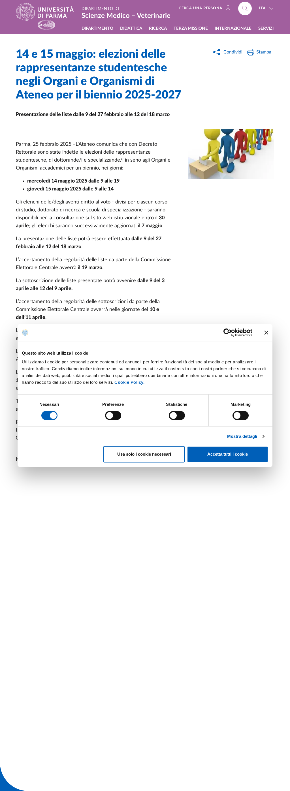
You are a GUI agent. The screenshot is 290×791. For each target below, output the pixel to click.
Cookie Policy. (129, 382)
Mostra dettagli (242, 436)
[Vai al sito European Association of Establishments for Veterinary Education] (46, 25)
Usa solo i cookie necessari (144, 454)
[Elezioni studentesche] (231, 154)
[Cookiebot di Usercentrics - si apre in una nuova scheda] (227, 332)
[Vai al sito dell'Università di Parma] (47, 12)
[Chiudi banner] (266, 333)
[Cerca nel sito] (245, 8)
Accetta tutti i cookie (227, 454)
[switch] (113, 415)
